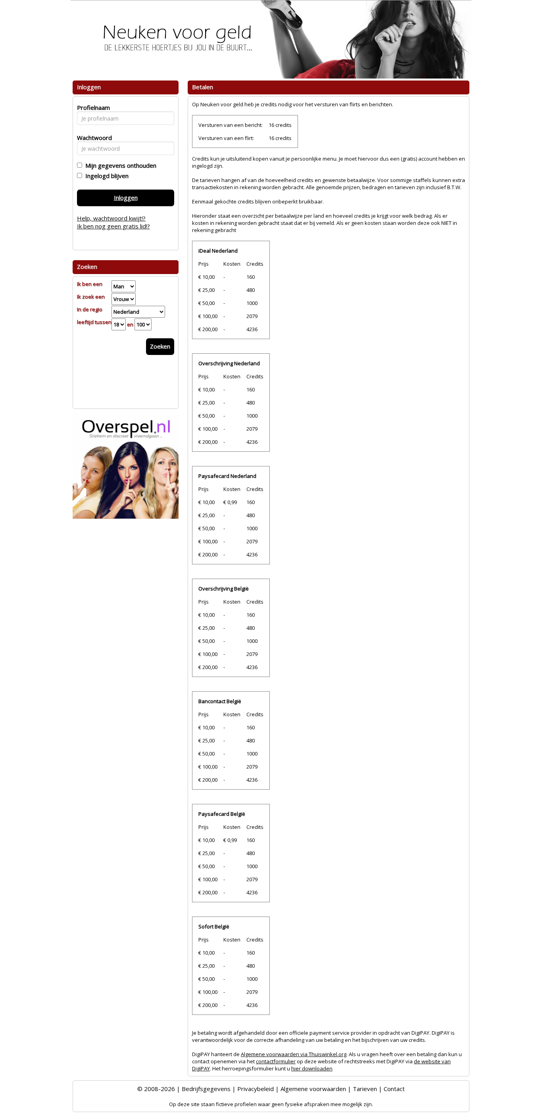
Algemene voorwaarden (313, 1089)
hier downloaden (312, 1068)
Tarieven (365, 1089)
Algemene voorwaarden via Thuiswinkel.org (293, 1054)
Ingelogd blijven (105, 176)
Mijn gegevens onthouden (119, 165)
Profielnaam (92, 107)
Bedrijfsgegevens (206, 1089)
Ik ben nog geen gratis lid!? (113, 226)
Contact (394, 1089)
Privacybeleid (255, 1089)
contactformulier (276, 1061)
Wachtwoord (92, 138)
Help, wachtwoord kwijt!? (111, 218)
